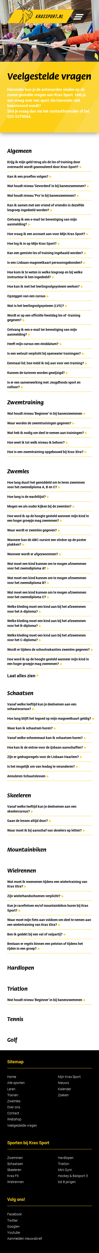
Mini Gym (65, 1169)
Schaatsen (15, 1163)
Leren (11, 1089)
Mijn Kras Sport (69, 1076)
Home (11, 1076)
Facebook (14, 1214)
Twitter (12, 1220)
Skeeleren (14, 1169)
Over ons (13, 1107)
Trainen (12, 1095)
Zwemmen (15, 1157)
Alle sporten (16, 1082)
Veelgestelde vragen (22, 1125)
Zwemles (13, 1101)
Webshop (14, 1119)
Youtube (13, 1232)
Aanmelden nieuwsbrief (24, 1238)
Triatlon (63, 1163)
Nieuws (63, 1082)
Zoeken (63, 1095)
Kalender (64, 1089)
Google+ (13, 1226)
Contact (13, 1113)
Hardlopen (66, 1157)
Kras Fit (13, 1175)
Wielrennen (15, 1181)
